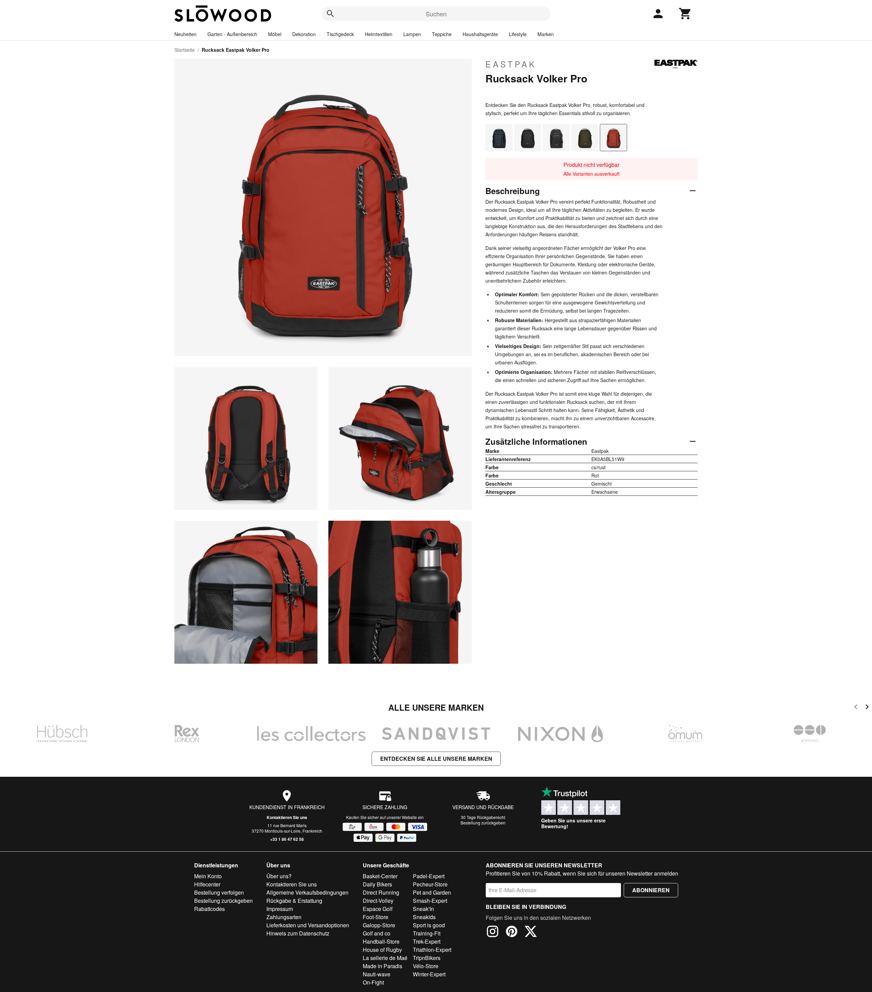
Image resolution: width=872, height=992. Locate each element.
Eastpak (510, 64)
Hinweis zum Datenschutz (297, 933)
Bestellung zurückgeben (483, 822)
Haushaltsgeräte (480, 34)
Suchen (436, 13)
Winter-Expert (429, 974)
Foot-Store (375, 917)
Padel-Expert (429, 876)
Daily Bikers (377, 884)
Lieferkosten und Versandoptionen (307, 925)
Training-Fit (426, 933)
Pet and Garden (432, 892)
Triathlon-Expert (432, 950)
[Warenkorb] (685, 13)
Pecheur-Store (430, 884)
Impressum (279, 909)
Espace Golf (377, 909)
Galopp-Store (379, 925)
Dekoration (304, 34)
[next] (867, 708)
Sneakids (424, 917)
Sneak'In (423, 909)
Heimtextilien (378, 34)
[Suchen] (330, 13)
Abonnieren (651, 890)
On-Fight (373, 982)
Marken (546, 34)
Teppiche (442, 34)
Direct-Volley (378, 900)
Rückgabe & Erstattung (294, 900)
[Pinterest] (511, 932)
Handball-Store (381, 941)
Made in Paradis (382, 966)
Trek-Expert (426, 941)
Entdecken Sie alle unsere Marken (436, 758)
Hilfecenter (207, 884)
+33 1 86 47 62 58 (287, 839)
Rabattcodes (209, 909)
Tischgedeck (340, 34)
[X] (531, 932)
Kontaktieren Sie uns (287, 817)
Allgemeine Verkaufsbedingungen (307, 892)
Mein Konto (208, 876)
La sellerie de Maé (385, 958)
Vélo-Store (425, 966)
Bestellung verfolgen (219, 892)
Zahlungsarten (283, 917)
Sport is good (429, 925)
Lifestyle (518, 34)
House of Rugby (382, 950)
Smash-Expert (430, 900)
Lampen (412, 34)
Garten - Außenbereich (232, 34)
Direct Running (381, 892)
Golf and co (376, 933)
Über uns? (279, 876)
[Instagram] (492, 932)
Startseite (184, 49)
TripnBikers (426, 958)
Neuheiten (185, 34)
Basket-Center (380, 876)
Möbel (274, 34)
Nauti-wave (376, 974)
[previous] (856, 708)
